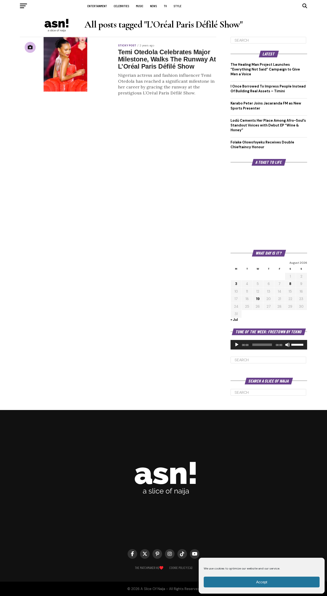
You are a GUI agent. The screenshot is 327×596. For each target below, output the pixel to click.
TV (165, 6)
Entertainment (97, 6)
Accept (261, 582)
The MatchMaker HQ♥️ (149, 568)
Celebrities (121, 6)
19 (258, 299)
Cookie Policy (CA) (180, 568)
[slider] (298, 344)
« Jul (234, 319)
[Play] (236, 344)
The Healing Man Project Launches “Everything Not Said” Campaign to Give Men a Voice (265, 69)
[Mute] (287, 344)
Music (139, 6)
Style (177, 6)
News (153, 6)
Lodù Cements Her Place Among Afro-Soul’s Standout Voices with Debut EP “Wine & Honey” (268, 125)
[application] (269, 345)
